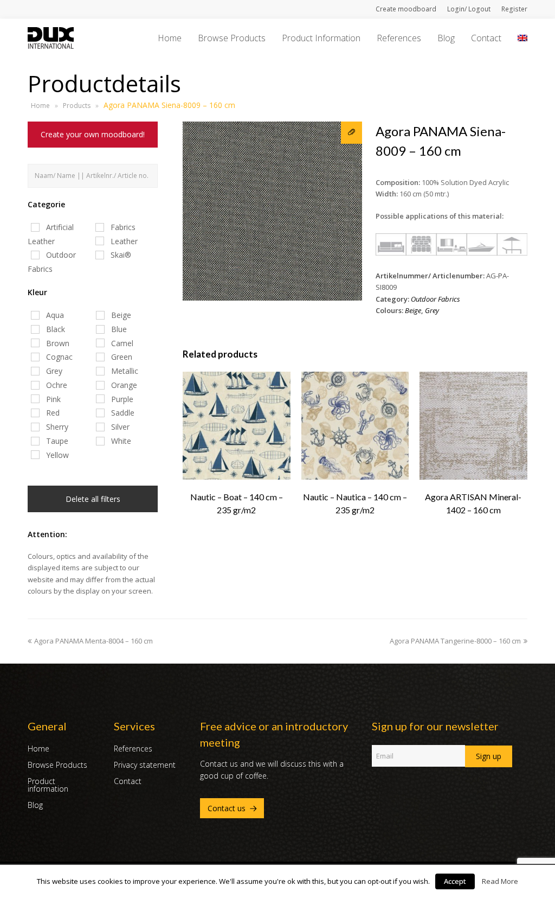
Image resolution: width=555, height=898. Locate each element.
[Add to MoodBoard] (351, 133)
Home (40, 105)
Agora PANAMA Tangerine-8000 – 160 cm (455, 641)
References (133, 748)
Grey (432, 310)
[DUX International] (51, 37)
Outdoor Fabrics (435, 299)
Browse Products (57, 765)
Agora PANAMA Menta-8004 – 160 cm (93, 641)
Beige (413, 310)
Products (77, 105)
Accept (455, 881)
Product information (48, 785)
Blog (35, 805)
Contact (127, 781)
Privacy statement (145, 765)
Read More (500, 881)
